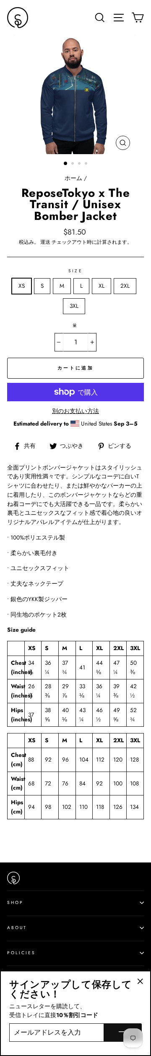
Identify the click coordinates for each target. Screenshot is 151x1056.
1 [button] (66, 164)
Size (75, 271)
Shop (15, 902)
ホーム (73, 178)
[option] (75, 94)
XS (21, 285)
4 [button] (87, 164)
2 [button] (73, 164)
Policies (21, 953)
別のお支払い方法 (75, 411)
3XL (74, 306)
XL (101, 285)
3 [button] (80, 164)
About (17, 927)
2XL (125, 285)
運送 (45, 242)
